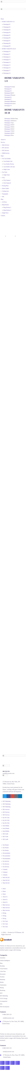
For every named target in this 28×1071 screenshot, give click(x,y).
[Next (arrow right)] (7, 1068)
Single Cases (6, 169)
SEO (2, 655)
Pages (2, 156)
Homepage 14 (6, 62)
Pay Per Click (6, 817)
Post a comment (7, 572)
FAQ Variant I (6, 180)
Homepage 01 (6, 24)
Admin (13, 240)
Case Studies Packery (8, 164)
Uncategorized (10, 236)
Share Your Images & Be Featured (9, 731)
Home (2, 19)
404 (3, 196)
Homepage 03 (6, 29)
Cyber (15, 703)
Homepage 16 (6, 67)
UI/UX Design (5, 661)
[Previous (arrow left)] (2, 1068)
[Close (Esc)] (17, 1063)
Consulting (12, 703)
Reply (9, 512)
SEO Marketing (5, 658)
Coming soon (5, 191)
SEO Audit (5, 834)
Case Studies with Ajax (9, 166)
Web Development (6, 669)
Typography (5, 194)
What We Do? (6, 877)
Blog (2, 199)
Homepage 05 (6, 35)
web (2, 708)
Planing (3, 650)
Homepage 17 (6, 70)
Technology (23, 705)
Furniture (3, 639)
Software (19, 705)
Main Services (5, 145)
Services (3, 142)
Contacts (3, 215)
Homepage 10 (6, 51)
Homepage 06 (6, 38)
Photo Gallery (5, 188)
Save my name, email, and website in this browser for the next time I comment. (13, 565)
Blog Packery (5, 204)
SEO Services (5, 150)
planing (12, 705)
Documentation (6, 853)
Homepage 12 (6, 57)
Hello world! (4, 724)
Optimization (4, 647)
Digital (23, 703)
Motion (3, 644)
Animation (13, 481)
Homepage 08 (6, 43)
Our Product (6, 845)
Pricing (4, 913)
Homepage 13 (6, 59)
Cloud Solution (5, 631)
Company (5, 869)
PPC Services (5, 147)
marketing (9, 444)
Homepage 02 (6, 27)
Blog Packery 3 (7, 210)
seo (14, 444)
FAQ (3, 177)
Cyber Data (4, 633)
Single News (5, 213)
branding (3, 444)
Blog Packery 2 (7, 207)
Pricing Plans (5, 185)
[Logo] (14, 756)
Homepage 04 (6, 32)
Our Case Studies (6, 158)
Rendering (13, 462)
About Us (3, 139)
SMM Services (5, 153)
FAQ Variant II (7, 183)
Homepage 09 (6, 46)
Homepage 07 (6, 40)
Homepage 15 (6, 65)
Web (2, 666)
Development (19, 703)
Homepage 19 (8, 135)
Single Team (6, 175)
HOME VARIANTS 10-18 (9, 48)
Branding (3, 628)
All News (4, 202)
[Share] (12, 1063)
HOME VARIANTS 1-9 (8, 21)
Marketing (3, 642)
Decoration (4, 636)
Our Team (4, 172)
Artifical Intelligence (6, 623)
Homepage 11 (6, 54)
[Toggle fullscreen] (7, 1063)
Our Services (6, 861)
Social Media (6, 825)
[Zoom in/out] (2, 1063)
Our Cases (5, 921)
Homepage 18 (6, 73)
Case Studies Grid (7, 161)
